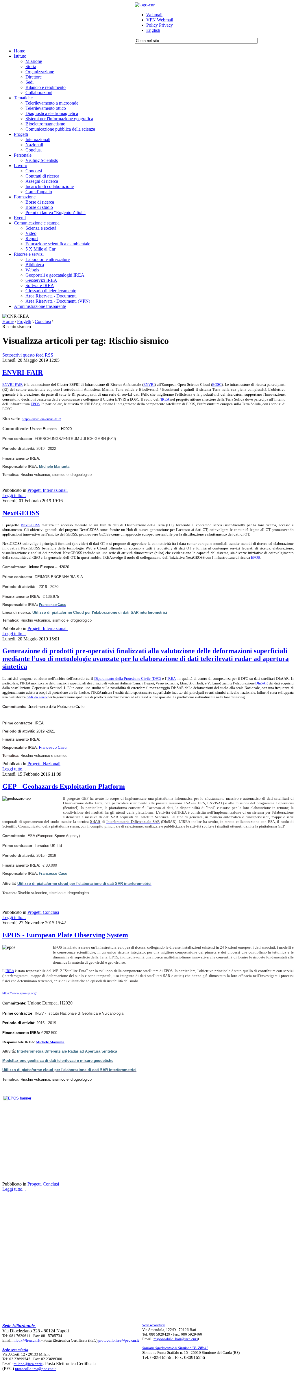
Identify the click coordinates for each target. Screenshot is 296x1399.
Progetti (24, 321)
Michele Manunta (50, 1042)
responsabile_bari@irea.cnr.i (175, 1339)
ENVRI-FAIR (22, 372)
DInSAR (261, 683)
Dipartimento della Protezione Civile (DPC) (127, 678)
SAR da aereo (37, 697)
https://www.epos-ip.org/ (19, 993)
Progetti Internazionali (47, 490)
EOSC (217, 384)
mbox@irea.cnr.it (27, 1340)
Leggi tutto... (14, 495)
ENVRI (149, 384)
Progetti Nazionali (43, 763)
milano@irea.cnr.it (28, 1364)
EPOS (35, 404)
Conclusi (43, 321)
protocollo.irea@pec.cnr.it (118, 1340)
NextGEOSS (20, 513)
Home (8, 321)
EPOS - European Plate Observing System (65, 935)
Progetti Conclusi (43, 912)
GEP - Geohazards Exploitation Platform (63, 786)
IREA (165, 399)
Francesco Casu (52, 747)
